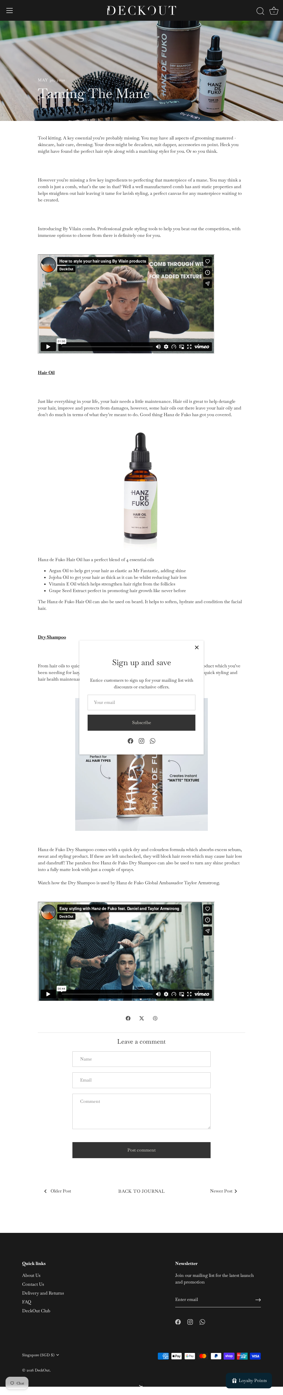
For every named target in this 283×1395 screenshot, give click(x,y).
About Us (31, 1275)
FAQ (26, 1302)
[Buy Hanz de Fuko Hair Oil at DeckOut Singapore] (141, 487)
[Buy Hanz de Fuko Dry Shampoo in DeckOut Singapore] (141, 764)
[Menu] (10, 10)
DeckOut (42, 1370)
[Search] (260, 11)
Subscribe (141, 722)
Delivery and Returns (43, 1293)
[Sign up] (258, 1300)
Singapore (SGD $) (38, 1355)
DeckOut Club (36, 1311)
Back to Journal (141, 1191)
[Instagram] (141, 740)
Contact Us (33, 1284)
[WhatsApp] (152, 740)
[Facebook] (130, 740)
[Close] (197, 647)
